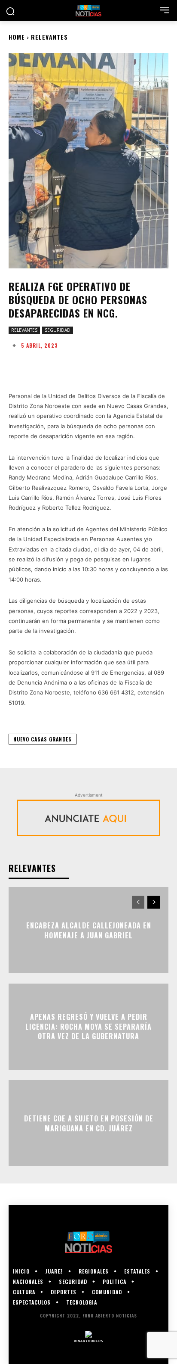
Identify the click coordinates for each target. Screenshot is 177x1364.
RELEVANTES (49, 36)
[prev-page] (138, 902)
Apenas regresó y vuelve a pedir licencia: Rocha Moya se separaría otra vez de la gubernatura (88, 1027)
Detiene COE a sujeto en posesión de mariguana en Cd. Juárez (88, 1123)
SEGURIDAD (57, 330)
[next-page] (153, 902)
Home (17, 36)
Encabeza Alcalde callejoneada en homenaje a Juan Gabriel (88, 930)
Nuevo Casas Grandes (42, 739)
